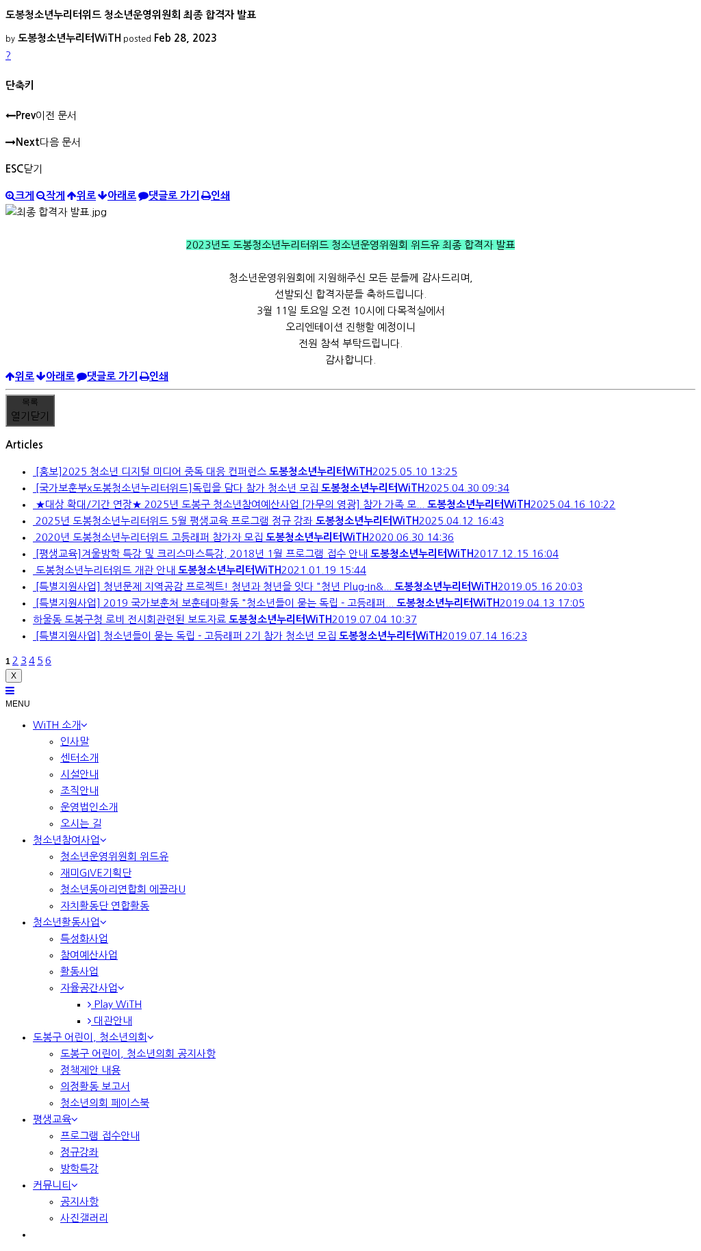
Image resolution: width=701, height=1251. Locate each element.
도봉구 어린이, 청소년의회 (90, 1037)
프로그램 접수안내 (100, 1135)
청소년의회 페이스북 (104, 1103)
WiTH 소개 (57, 725)
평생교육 (52, 1119)
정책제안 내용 (90, 1070)
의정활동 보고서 (95, 1086)
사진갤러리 (84, 1218)
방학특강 (79, 1168)
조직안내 (79, 790)
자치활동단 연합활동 (104, 905)
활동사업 (79, 971)
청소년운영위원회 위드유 (114, 856)
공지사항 (79, 1201)
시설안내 (79, 774)
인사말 (74, 741)
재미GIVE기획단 (95, 873)
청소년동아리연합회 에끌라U (123, 889)
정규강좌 (79, 1152)
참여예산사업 (89, 955)
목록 (30, 409)
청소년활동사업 (66, 922)
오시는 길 (80, 823)
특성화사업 (84, 938)
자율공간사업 (89, 988)
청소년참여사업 (66, 840)
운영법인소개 (89, 807)
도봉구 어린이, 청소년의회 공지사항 (138, 1053)
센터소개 (79, 758)
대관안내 (111, 1020)
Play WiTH (116, 1004)
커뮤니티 (52, 1185)
